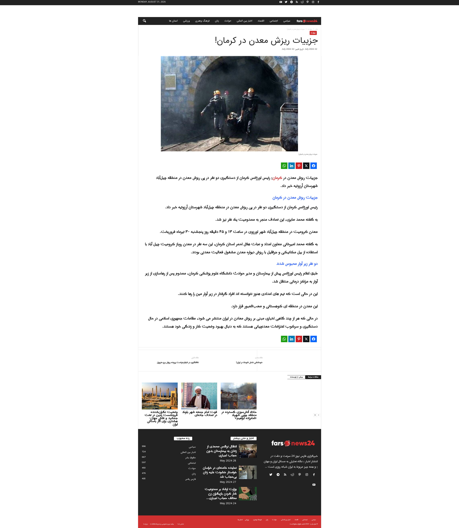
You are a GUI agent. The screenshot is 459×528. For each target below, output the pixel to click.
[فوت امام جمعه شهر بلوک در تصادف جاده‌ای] (199, 396)
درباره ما (145, 524)
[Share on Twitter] (306, 165)
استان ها (173, 21)
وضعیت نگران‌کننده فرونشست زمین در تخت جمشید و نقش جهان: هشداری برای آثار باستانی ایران (161, 418)
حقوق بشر (190, 457)
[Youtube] (281, 2)
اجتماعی (274, 21)
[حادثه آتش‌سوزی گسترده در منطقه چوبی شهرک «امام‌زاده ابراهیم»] (239, 396)
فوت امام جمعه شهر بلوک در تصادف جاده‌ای (199, 413)
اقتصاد (261, 21)
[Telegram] (291, 2)
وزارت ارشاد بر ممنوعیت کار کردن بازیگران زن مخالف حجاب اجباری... (221, 493)
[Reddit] (302, 2)
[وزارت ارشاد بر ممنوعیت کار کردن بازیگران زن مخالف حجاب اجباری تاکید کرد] (248, 493)
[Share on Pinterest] (299, 165)
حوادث (227, 21)
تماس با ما (181, 524)
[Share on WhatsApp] (284, 165)
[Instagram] (313, 2)
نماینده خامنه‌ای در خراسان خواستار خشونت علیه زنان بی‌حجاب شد (220, 472)
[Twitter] (286, 2)
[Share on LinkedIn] (291, 165)
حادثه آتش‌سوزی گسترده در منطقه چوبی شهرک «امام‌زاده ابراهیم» (239, 415)
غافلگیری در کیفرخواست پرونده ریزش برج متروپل (178, 362)
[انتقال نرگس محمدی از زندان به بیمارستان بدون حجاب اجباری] (248, 451)
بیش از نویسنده (296, 377)
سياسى (286, 21)
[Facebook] (318, 2)
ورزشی (186, 21)
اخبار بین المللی (244, 21)
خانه (316, 29)
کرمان (277, 178)
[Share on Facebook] (313, 165)
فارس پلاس (190, 479)
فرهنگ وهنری (202, 21)
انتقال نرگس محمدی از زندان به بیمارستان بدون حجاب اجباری (221, 451)
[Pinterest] (308, 2)
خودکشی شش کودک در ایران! (249, 362)
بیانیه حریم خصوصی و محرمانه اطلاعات (162, 524)
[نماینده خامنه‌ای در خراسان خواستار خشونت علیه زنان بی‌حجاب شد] (248, 472)
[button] (142, 21)
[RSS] (297, 2)
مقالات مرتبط (313, 377)
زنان (217, 21)
